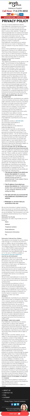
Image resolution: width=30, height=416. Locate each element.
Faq (4, 395)
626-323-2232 (19, 121)
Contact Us (7, 393)
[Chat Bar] (15, 414)
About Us (6, 390)
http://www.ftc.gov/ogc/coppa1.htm (12, 254)
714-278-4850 (20, 11)
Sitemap (6, 397)
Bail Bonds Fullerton (15, 4)
